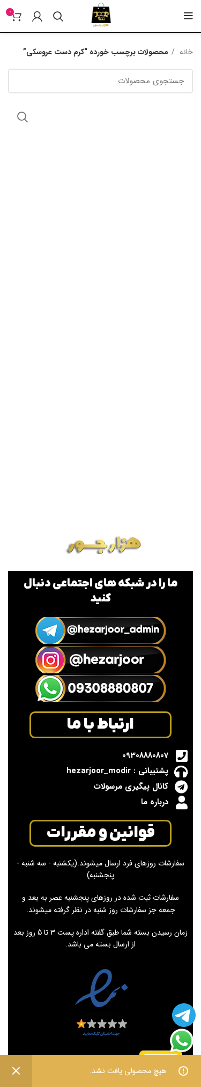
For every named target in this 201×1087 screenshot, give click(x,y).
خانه (185, 52)
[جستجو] (58, 16)
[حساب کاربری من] (37, 16)
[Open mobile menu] (188, 16)
